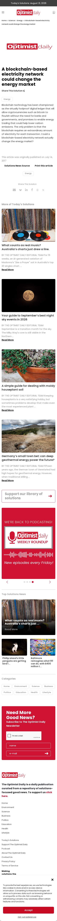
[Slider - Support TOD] (30, 582)
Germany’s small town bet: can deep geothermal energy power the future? (28, 458)
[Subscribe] (24, 582)
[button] (52, 879)
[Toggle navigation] (3, 12)
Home (4, 20)
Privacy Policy (8, 861)
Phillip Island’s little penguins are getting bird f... (14, 661)
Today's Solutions (10, 840)
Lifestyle (46, 692)
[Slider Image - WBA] (27, 582)
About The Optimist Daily (14, 852)
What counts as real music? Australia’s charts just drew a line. (25, 247)
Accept (28, 910)
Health (34, 692)
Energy (19, 20)
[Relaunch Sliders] (33, 582)
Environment (20, 686)
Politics (7, 692)
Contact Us (7, 857)
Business (48, 686)
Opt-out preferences (27, 917)
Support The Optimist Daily (15, 844)
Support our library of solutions (24, 496)
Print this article (44, 165)
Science (12, 20)
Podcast (6, 848)
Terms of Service (10, 865)
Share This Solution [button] (12, 90)
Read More (8, 269)
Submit (46, 753)
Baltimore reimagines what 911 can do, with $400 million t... (42, 662)
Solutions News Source (17, 165)
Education (21, 692)
